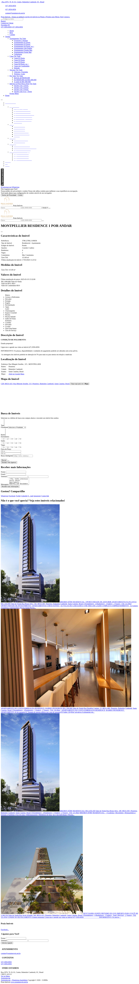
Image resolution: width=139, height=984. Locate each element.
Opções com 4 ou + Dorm (23, 91)
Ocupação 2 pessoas (21, 40)
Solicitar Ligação (7, 943)
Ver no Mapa (5, 976)
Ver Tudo (23, 38)
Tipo (2, 425)
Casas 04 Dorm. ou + (21, 64)
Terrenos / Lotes (19, 74)
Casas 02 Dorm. (19, 60)
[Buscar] (2, 19)
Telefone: (4, 476)
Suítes (3, 441)
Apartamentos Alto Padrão (23, 48)
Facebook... (5, 930)
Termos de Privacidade (9, 195)
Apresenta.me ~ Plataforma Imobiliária (14, 980)
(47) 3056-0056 (10, 6)
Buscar (4, 460)
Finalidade (4, 427)
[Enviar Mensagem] (43, 220)
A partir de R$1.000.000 (22, 82)
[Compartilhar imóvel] (2, 231)
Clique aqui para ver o (79, 384)
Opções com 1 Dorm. (21, 86)
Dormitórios (5, 437)
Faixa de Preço (6, 449)
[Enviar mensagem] (49, 208)
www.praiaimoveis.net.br (19, 982)
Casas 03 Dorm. (19, 62)
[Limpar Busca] (8, 460)
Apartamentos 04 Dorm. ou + (24, 46)
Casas (12, 56)
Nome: (3, 472)
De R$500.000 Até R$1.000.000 (25, 80)
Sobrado (17, 68)
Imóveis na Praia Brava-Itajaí (19, 84)
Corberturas (18, 54)
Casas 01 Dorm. (19, 58)
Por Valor (13, 76)
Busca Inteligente (7, 456)
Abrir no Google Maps (16, 374)
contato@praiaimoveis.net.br (15, 13)
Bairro (3, 435)
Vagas (3, 445)
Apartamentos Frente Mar (22, 52)
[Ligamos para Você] (2, 185)
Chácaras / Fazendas (21, 72)
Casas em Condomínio (21, 66)
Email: (3, 474)
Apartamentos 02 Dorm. (22, 42)
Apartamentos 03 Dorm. (22, 44)
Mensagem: (5, 484)
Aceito (20, 195)
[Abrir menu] (2, 99)
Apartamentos (14, 38)
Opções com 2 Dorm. (21, 88)
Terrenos (13, 70)
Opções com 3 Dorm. (21, 90)
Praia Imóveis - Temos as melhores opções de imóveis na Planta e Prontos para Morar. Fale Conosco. (35, 17)
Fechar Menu (14, 93)
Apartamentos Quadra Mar (23, 50)
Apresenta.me (5, 978)
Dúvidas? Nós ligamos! (9, 462)
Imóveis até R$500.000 (22, 78)
